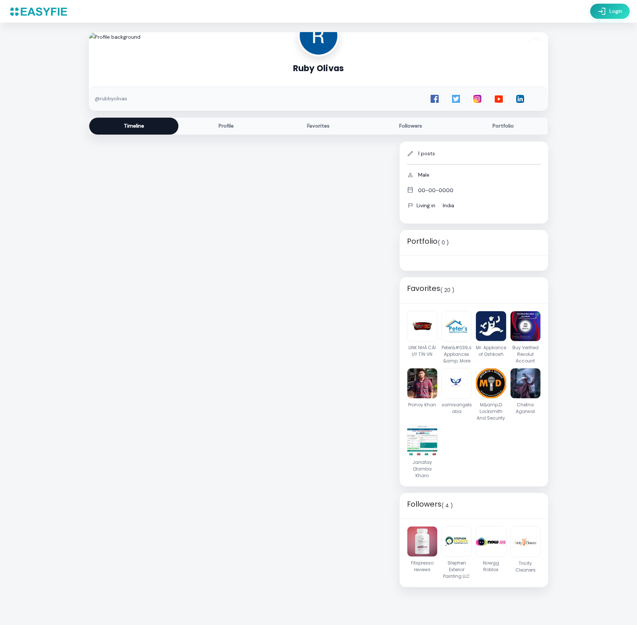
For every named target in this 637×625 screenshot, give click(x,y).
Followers (410, 125)
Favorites (318, 125)
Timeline (134, 125)
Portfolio (503, 125)
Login (610, 11)
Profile (226, 125)
